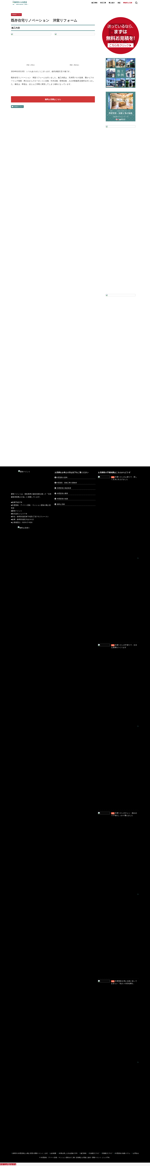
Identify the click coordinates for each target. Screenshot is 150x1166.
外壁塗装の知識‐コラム (122, 1153)
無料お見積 (61, 504)
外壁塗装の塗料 (61, 477)
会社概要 (53, 1153)
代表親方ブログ (16, 14)
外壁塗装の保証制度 (64, 488)
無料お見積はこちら (53, 99)
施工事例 (94, 3)
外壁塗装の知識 (62, 499)
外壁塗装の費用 (62, 493)
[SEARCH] (136, 2)
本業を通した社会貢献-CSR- (68, 1153)
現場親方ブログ (107, 1153)
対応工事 (103, 3)
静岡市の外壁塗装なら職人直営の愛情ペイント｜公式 (30, 1153)
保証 (119, 3)
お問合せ (136, 1153)
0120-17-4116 (27, 522)
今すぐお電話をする (8, 1164)
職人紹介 (112, 3)
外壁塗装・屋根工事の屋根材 (66, 483)
